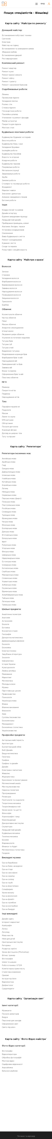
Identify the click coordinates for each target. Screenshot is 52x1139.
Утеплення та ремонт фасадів (15, 118)
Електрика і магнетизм (12, 770)
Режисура (6, 797)
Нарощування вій (9, 361)
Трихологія (7, 301)
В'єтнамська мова (10, 535)
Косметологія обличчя (12, 314)
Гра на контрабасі (10, 906)
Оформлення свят (10, 1024)
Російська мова (8, 508)
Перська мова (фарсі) (11, 498)
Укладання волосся (10, 278)
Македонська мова (10, 575)
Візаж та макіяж (9, 371)
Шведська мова (9, 555)
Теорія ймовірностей (11, 807)
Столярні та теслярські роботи (16, 184)
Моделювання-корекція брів (14, 354)
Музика (5, 687)
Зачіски (5, 272)
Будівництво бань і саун (12, 144)
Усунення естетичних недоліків (16, 338)
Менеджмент (8, 724)
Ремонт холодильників (12, 240)
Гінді (4, 465)
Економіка (6, 647)
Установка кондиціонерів (13, 230)
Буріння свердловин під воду (14, 216)
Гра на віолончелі (9, 896)
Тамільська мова (9, 605)
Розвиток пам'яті (9, 949)
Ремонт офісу (8, 78)
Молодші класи (8, 684)
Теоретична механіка (11, 803)
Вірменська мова (9, 591)
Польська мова (8, 502)
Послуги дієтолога (10, 427)
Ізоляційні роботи (9, 150)
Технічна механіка (10, 836)
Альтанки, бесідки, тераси (13, 226)
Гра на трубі (7, 883)
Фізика (5, 704)
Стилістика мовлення (11, 972)
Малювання (7, 674)
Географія (6, 634)
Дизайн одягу (8, 919)
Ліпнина (5, 94)
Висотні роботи (9, 140)
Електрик (6, 42)
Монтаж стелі (8, 128)
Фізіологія (6, 711)
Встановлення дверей (12, 55)
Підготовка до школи (11, 691)
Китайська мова (9, 482)
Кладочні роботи (9, 160)
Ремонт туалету (9, 81)
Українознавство (9, 731)
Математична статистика (13, 850)
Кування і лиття (9, 243)
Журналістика (8, 777)
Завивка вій (7, 368)
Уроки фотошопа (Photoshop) (15, 952)
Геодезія (5, 853)
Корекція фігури (9, 430)
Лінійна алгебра (9, 671)
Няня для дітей (8, 939)
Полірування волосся (11, 295)
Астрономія (7, 621)
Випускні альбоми (10, 1071)
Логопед (5, 932)
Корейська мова (9, 485)
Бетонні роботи (9, 200)
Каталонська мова (10, 568)
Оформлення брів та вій (12, 374)
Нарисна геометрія (10, 790)
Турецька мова (8, 515)
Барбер (5, 305)
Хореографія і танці (10, 817)
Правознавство (9, 694)
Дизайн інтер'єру (9, 213)
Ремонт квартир (9, 68)
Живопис (6, 773)
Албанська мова (9, 585)
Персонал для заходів (11, 1020)
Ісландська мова (9, 565)
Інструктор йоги (9, 979)
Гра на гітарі (7, 869)
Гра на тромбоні (9, 903)
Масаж (5, 413)
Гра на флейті (8, 899)
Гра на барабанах (9, 863)
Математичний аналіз (11, 783)
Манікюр (5, 387)
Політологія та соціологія (13, 800)
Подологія (6, 410)
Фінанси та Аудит (9, 846)
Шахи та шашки (9, 962)
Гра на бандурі (8, 909)
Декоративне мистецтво (13, 823)
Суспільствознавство (11, 717)
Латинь (5, 488)
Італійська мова (9, 478)
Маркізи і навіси (9, 190)
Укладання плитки (10, 101)
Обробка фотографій (11, 1058)
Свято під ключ (8, 1027)
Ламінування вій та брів (12, 364)
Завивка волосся (9, 288)
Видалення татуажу (11, 351)
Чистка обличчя (9, 318)
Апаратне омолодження (12, 328)
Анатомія (6, 618)
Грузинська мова (9, 588)
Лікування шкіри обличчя (13, 334)
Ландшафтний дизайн (11, 220)
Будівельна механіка (11, 833)
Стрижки (6, 275)
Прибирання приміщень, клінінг (15, 223)
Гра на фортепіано (10, 886)
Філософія (6, 813)
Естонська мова (9, 561)
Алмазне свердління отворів (14, 197)
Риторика (6, 945)
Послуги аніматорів (10, 1014)
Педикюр (6, 394)
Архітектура (7, 743)
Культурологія (8, 667)
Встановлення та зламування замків (18, 49)
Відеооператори (9, 1054)
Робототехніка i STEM (12, 965)
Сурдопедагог (8, 989)
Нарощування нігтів (10, 397)
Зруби (4, 177)
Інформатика (8, 661)
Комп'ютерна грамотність (13, 969)
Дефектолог (7, 985)
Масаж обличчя (9, 324)
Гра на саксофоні (9, 873)
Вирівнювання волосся (12, 285)
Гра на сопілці (8, 879)
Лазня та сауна (8, 417)
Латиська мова (8, 601)
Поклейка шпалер (10, 114)
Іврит (4, 542)
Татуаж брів (7, 341)
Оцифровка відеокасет (12, 1064)
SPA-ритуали (7, 420)
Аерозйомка (7, 1067)
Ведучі (5, 1017)
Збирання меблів (9, 52)
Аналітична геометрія (11, 614)
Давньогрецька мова (11, 472)
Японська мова (8, 525)
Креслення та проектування (14, 780)
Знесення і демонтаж (11, 194)
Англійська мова (9, 458)
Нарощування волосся (12, 291)
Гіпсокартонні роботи (11, 111)
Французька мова (9, 518)
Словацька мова (9, 512)
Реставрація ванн (9, 59)
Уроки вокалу (8, 893)
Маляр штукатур (9, 121)
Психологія (7, 697)
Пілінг (4, 321)
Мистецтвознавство (11, 787)
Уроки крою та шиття (11, 810)
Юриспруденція (9, 820)
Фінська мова (8, 552)
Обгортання (7, 423)
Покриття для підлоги (11, 124)
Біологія (5, 624)
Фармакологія (8, 843)
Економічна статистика (12, 727)
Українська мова (9, 701)
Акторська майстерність (13, 740)
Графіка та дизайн (10, 763)
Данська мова (8, 532)
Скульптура (7, 826)
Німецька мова (8, 492)
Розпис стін (7, 104)
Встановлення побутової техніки (16, 35)
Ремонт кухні (8, 71)
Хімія (4, 714)
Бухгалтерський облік (11, 747)
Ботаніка (6, 628)
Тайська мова (8, 598)
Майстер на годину (10, 45)
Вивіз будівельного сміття (13, 236)
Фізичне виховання (10, 707)
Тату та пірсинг (8, 437)
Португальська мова (11, 505)
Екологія (6, 644)
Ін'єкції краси (7, 331)
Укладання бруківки (10, 147)
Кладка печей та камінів (12, 210)
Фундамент (7, 187)
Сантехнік (6, 39)
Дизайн (5, 767)
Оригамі (5, 975)
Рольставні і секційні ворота (14, 250)
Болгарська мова (9, 528)
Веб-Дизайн (7, 750)
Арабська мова (8, 462)
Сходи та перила (9, 246)
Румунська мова (9, 545)
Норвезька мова (9, 495)
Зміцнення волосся (10, 298)
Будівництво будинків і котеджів (16, 137)
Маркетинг (6, 677)
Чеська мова (7, 522)
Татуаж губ (7, 344)
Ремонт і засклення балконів (14, 85)
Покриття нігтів (9, 390)
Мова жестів (7, 935)
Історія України (8, 664)
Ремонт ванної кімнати (12, 75)
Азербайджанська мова (12, 595)
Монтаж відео (8, 1061)
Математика (7, 681)
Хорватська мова (9, 581)
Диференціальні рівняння (13, 641)
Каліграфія (7, 925)
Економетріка (8, 721)
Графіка (5, 760)
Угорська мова (8, 548)
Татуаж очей (7, 348)
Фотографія (7, 959)
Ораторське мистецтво (12, 942)
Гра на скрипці (8, 876)
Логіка (4, 929)
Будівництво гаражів (11, 164)
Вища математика (10, 753)
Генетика (6, 757)
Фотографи (7, 1051)
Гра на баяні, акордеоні (12, 866)
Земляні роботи (9, 180)
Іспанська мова (8, 475)
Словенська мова (9, 578)
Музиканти (6, 1010)
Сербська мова (8, 571)
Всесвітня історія (9, 631)
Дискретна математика (12, 637)
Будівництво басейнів (11, 154)
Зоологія (6, 657)
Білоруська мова (9, 538)
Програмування (9, 793)
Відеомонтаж (8, 982)
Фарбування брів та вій (12, 358)
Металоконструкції (10, 170)
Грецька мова (8, 468)
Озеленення (7, 233)
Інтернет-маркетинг (11, 922)
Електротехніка (9, 651)
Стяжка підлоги (9, 108)
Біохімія (5, 840)
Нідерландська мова (11, 558)
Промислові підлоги (10, 98)
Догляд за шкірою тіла (12, 433)
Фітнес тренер (8, 955)
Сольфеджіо (7, 889)
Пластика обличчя (10, 377)
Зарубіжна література (12, 654)
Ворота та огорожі (10, 157)
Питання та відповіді (26, 1136)
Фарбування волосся (11, 282)
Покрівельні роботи (10, 167)
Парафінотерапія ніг (11, 407)
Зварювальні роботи (11, 174)
